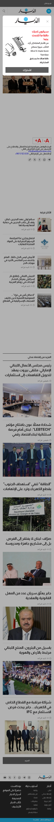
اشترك (27, 70)
